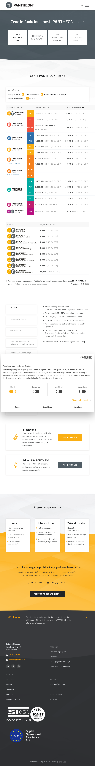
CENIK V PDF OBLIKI (78, 281)
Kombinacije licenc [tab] (18, 319)
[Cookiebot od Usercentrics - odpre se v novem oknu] (82, 357)
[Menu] (86, 5)
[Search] (80, 5)
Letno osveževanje (32, 94)
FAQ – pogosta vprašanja (60, 661)
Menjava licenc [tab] (16, 330)
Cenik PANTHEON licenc (17, 37)
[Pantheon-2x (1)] (42, 5)
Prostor (32, 98)
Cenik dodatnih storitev (77, 37)
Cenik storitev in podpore (57, 37)
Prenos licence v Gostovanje (55, 94)
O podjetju (10, 679)
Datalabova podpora (58, 651)
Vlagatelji (9, 694)
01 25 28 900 (37, 582)
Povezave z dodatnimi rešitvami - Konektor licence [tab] (22, 343)
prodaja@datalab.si (59, 582)
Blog (52, 689)
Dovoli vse (77, 407)
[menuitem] (80, 5)
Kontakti (9, 684)
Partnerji (53, 656)
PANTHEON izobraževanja (60, 666)
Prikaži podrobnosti (79, 400)
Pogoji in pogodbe (13, 699)
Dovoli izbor (47, 407)
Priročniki (54, 699)
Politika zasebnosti (35, 761)
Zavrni (17, 407)
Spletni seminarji (56, 694)
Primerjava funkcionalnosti (37, 37)
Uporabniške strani (57, 684)
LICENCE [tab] (13, 307)
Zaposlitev (10, 689)
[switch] (36, 391)
